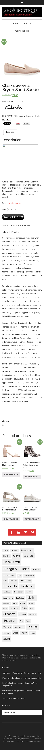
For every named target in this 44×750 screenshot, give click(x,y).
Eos (5, 580)
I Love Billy (10, 586)
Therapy (7, 627)
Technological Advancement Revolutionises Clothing (21, 673)
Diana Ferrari (11, 562)
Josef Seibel (7, 592)
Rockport (15, 608)
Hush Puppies (26, 581)
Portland (31, 603)
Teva (28, 621)
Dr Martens (9, 575)
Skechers (9, 614)
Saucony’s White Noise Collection (14, 698)
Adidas (5, 550)
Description (10, 132)
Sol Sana (22, 614)
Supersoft (9, 620)
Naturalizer (6, 603)
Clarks (28, 116)
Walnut (24, 633)
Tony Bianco (19, 627)
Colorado (28, 555)
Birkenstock (27, 550)
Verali (15, 633)
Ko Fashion (18, 592)
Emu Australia (29, 576)
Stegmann (32, 614)
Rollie (24, 608)
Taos (21, 621)
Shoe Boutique (22, 12)
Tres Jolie (6, 633)
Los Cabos (20, 598)
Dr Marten (36, 569)
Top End (32, 627)
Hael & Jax (13, 581)
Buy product (11, 474)
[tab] (10, 132)
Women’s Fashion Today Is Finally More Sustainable (21, 678)
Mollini (31, 597)
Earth (19, 576)
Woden (32, 633)
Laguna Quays (8, 598)
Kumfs (29, 592)
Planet (22, 603)
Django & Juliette (16, 569)
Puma (5, 608)
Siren (31, 608)
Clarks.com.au (15, 203)
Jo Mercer (26, 586)
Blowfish (6, 556)
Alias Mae (14, 550)
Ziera (6, 638)
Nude (15, 603)
